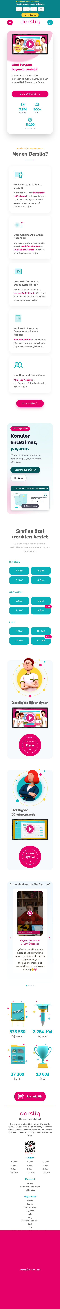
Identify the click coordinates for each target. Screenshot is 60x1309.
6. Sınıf (46, 1165)
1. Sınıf (14, 1161)
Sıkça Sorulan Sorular (30, 1186)
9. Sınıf (46, 1169)
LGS (30, 1224)
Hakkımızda (30, 1190)
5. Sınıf (30, 1165)
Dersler (30, 1204)
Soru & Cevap (30, 1207)
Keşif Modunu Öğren (25, 469)
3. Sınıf (46, 1161)
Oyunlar (30, 1210)
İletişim (30, 1183)
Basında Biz (34, 1096)
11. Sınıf (30, 1172)
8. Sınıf (30, 1169)
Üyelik (30, 1200)
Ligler (30, 1214)
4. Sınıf (14, 1165)
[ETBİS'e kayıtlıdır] (30, 1147)
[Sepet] (50, 22)
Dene (20, 478)
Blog (30, 1217)
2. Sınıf (30, 1161)
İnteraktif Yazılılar (30, 1220)
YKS (30, 1227)
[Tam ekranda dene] (45, 494)
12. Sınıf (46, 1172)
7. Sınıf (14, 1169)
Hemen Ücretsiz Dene (30, 1269)
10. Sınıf (14, 1172)
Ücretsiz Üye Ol (30, 403)
